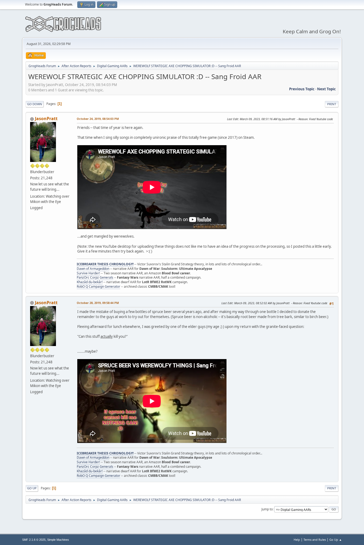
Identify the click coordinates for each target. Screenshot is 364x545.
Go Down (34, 104)
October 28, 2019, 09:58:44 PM (98, 303)
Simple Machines (58, 539)
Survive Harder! (88, 273)
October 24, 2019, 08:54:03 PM (98, 119)
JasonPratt (46, 118)
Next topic (326, 89)
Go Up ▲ (335, 540)
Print (331, 104)
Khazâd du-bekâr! (90, 282)
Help (297, 540)
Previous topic (301, 89)
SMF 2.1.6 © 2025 (34, 539)
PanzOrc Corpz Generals (95, 277)
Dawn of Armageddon (93, 268)
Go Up (32, 488)
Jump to (267, 509)
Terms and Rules (315, 540)
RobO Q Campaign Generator (98, 286)
